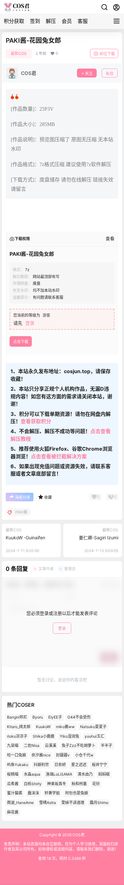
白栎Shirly (33, 783)
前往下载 (107, 53)
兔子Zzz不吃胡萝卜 (78, 745)
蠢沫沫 (33, 793)
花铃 (96, 783)
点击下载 (20, 341)
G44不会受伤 (79, 717)
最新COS (19, 53)
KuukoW (43, 726)
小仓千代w (84, 755)
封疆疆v (63, 755)
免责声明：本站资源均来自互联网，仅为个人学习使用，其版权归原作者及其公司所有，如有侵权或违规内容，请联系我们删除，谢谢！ (61, 847)
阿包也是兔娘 (76, 793)
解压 (51, 21)
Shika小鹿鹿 (43, 736)
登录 (29, 323)
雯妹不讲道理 (72, 802)
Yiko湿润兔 (69, 736)
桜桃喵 (12, 774)
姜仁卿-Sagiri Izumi (98, 537)
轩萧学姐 (52, 793)
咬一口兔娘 (16, 755)
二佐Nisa (31, 745)
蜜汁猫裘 (14, 793)
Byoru (37, 717)
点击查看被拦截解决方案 (59, 456)
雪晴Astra (47, 802)
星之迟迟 (78, 764)
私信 (110, 73)
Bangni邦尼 (17, 717)
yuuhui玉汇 (94, 736)
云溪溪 (50, 745)
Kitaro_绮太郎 (19, 726)
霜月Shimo (99, 802)
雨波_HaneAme (20, 802)
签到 (35, 21)
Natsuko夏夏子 (93, 726)
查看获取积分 (36, 421)
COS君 (78, 834)
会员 (67, 21)
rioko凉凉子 (17, 736)
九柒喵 (12, 745)
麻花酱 (12, 812)
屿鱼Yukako (17, 764)
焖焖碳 (104, 774)
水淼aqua (32, 774)
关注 (89, 73)
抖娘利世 (41, 764)
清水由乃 (85, 774)
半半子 (106, 745)
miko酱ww (65, 726)
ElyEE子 (55, 717)
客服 (83, 21)
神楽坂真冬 (56, 783)
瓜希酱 (12, 783)
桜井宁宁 (99, 764)
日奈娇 (60, 764)
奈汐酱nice (41, 755)
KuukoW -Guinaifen (25, 537)
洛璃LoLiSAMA (59, 774)
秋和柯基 (79, 783)
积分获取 (14, 21)
